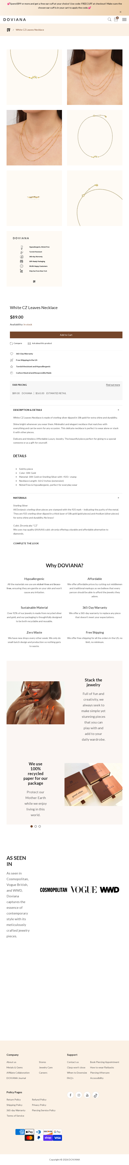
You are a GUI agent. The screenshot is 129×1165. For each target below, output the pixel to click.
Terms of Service (15, 1115)
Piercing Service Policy (43, 1110)
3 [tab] (39, 826)
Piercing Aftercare (100, 1072)
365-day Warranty (16, 1110)
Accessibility (96, 1078)
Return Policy (14, 1099)
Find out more (113, 385)
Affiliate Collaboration (18, 1072)
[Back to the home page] (9, 30)
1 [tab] (31, 826)
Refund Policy (39, 1099)
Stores (42, 1062)
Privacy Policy (39, 1104)
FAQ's (70, 1078)
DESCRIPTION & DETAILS (27, 410)
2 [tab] (35, 826)
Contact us (73, 1062)
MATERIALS (19, 498)
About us (11, 1062)
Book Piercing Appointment (104, 1062)
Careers (43, 1072)
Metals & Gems (15, 1067)
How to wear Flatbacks (102, 1067)
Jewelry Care (46, 1067)
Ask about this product (42, 343)
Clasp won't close (76, 1067)
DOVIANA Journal (16, 1078)
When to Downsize (77, 1072)
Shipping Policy (14, 1104)
